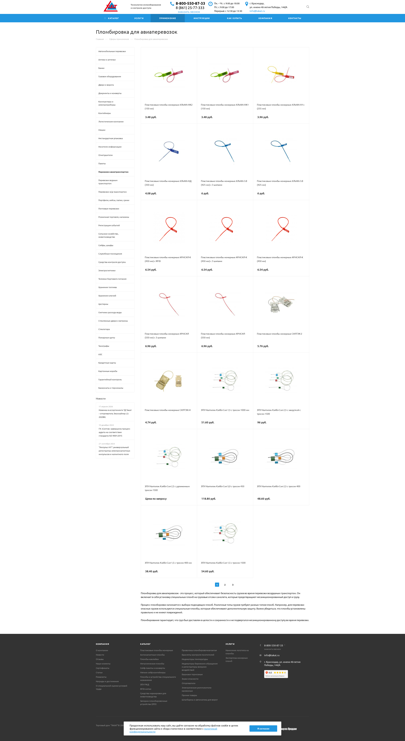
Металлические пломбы (152, 663)
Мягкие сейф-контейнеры (152, 672)
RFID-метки (145, 689)
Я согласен (263, 728)
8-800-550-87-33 (190, 3)
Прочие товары (189, 695)
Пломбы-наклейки (149, 659)
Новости (101, 398)
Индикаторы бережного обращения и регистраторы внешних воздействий (200, 666)
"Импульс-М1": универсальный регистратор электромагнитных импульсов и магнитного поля (114, 450)
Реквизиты (101, 676)
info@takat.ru (257, 10)
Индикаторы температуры (195, 659)
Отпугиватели (188, 683)
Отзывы (100, 659)
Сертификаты (102, 668)
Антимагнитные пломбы (152, 654)
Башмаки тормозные (192, 674)
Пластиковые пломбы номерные (156, 650)
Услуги (230, 644)
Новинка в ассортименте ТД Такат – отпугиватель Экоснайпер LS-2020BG (115, 413)
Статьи (99, 672)
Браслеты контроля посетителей (198, 654)
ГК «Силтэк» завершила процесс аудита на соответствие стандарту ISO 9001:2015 (114, 432)
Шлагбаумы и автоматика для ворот (200, 699)
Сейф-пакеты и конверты (152, 668)
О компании (102, 650)
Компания (102, 644)
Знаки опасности (190, 678)
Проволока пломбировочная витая (199, 650)
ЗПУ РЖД (144, 684)
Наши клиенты (103, 663)
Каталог (145, 644)
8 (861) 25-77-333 (190, 7)
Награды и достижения (107, 681)
